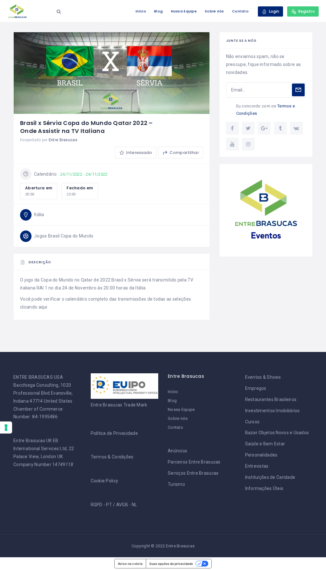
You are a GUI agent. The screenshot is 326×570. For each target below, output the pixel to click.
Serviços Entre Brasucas (193, 473)
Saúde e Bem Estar (265, 443)
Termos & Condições (112, 456)
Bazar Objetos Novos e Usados (277, 432)
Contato (240, 11)
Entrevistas (257, 466)
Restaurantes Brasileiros (271, 399)
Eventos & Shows (263, 377)
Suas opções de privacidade (171, 564)
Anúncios (177, 450)
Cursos (252, 421)
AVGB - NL (126, 504)
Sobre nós (214, 11)
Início (141, 11)
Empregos (255, 388)
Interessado (138, 153)
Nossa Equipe (184, 11)
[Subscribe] (298, 90)
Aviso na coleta (130, 564)
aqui (43, 307)
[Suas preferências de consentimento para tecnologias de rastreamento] (6, 427)
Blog (158, 11)
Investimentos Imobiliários (272, 410)
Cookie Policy (104, 480)
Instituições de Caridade (270, 477)
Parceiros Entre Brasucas (194, 461)
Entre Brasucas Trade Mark (119, 404)
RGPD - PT (101, 504)
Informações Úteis (264, 488)
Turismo (176, 484)
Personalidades (261, 454)
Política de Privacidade (114, 433)
